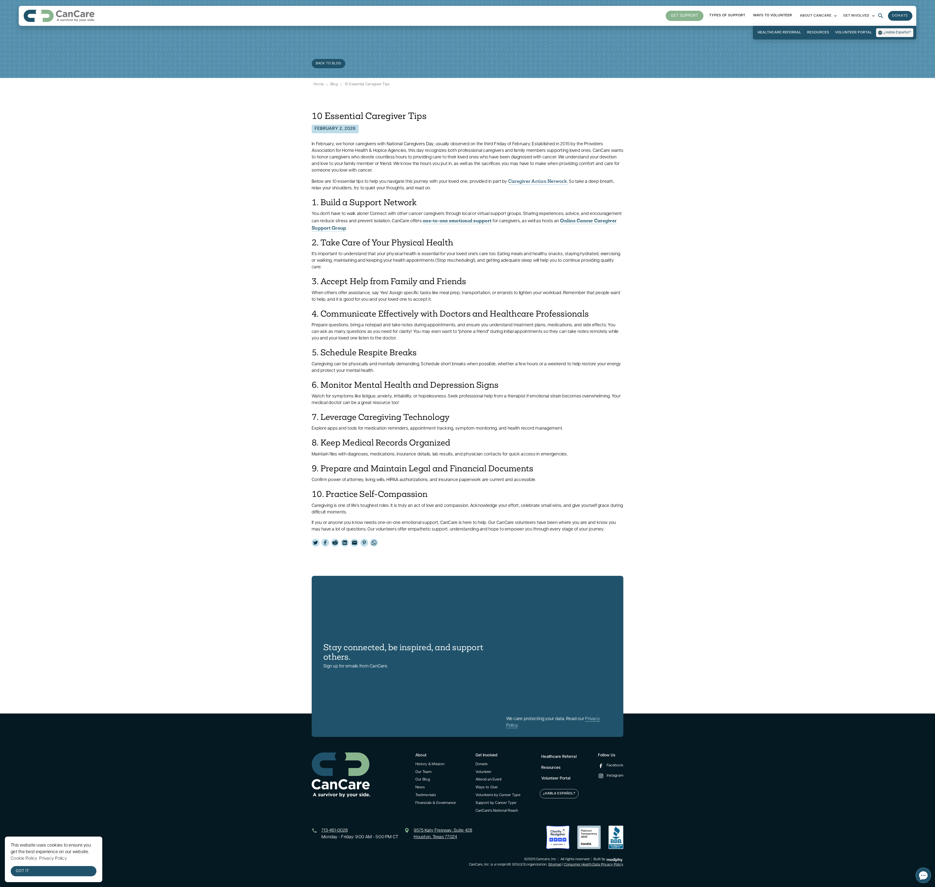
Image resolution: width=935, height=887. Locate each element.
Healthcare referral (779, 32)
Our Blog (422, 779)
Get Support (684, 16)
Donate (482, 764)
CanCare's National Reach (497, 811)
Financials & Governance (435, 803)
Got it (22, 871)
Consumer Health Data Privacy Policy (593, 865)
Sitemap (555, 865)
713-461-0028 (334, 831)
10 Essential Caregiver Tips (367, 84)
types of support (727, 15)
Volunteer (483, 772)
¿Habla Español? (559, 793)
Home (319, 84)
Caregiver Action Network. (538, 181)
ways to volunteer (772, 15)
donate (900, 16)
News (420, 787)
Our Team (423, 772)
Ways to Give (487, 787)
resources (818, 32)
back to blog (328, 63)
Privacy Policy (53, 859)
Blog (334, 84)
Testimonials (425, 795)
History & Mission (429, 764)
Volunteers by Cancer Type (498, 795)
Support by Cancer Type (496, 803)
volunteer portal (853, 32)
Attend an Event (489, 779)
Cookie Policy (24, 859)
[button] (817, 15)
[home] (59, 16)
